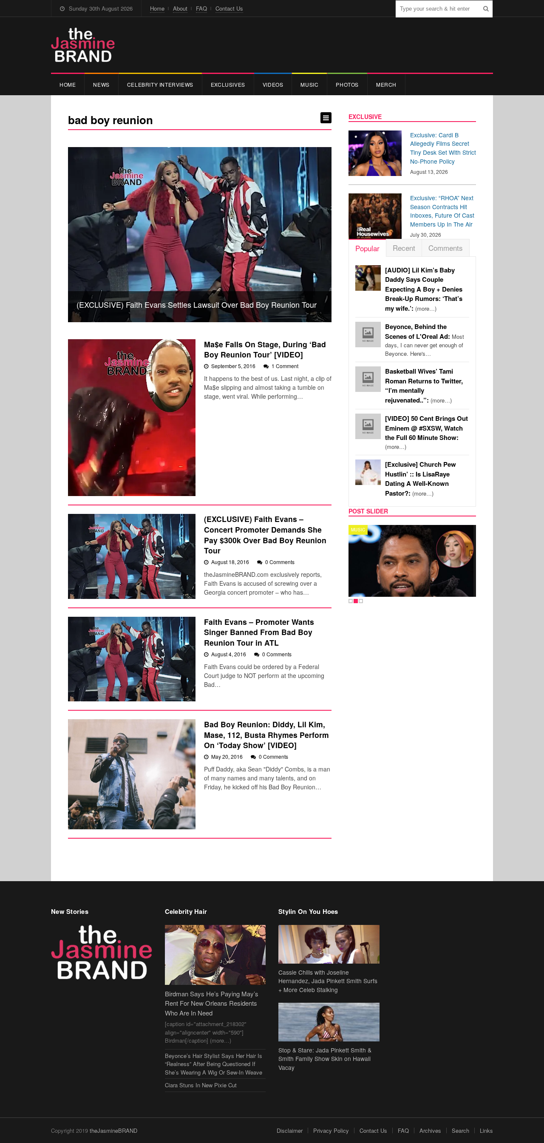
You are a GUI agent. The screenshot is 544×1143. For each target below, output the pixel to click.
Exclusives (228, 84)
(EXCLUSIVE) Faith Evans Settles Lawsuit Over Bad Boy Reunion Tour (196, 304)
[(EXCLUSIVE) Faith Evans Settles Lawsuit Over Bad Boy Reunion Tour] (200, 234)
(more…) (423, 289)
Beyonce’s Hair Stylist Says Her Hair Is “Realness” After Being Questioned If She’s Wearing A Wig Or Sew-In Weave (213, 1064)
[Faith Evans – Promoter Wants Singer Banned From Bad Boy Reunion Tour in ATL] (132, 659)
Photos (347, 84)
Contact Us (229, 8)
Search (460, 1130)
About (180, 8)
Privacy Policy (331, 1130)
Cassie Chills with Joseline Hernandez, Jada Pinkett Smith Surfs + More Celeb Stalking (327, 981)
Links (486, 1130)
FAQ (201, 8)
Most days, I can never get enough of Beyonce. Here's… (424, 340)
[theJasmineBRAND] (83, 45)
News (101, 84)
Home (157, 8)
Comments (445, 247)
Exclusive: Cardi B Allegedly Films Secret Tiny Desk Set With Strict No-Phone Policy (443, 147)
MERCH (386, 84)
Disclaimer (290, 1130)
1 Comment (285, 365)
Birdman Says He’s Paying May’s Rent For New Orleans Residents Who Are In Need (211, 1003)
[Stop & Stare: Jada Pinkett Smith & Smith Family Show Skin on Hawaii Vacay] (329, 1022)
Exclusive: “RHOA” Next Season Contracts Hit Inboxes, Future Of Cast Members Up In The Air (442, 210)
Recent (404, 247)
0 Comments (280, 561)
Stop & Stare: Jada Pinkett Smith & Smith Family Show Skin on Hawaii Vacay (324, 1059)
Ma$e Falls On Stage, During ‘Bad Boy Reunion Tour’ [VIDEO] (265, 349)
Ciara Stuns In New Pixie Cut (201, 1085)
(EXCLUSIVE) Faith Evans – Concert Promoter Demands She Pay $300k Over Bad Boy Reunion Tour (265, 534)
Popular (367, 248)
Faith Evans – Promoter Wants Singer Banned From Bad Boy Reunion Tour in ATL (259, 632)
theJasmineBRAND (113, 1130)
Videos (273, 84)
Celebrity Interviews (160, 84)
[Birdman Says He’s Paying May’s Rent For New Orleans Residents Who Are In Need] (215, 955)
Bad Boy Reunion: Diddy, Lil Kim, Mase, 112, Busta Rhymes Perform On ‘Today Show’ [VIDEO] (266, 734)
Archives (430, 1130)
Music (309, 84)
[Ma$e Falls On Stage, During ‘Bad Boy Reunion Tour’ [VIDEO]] (132, 417)
